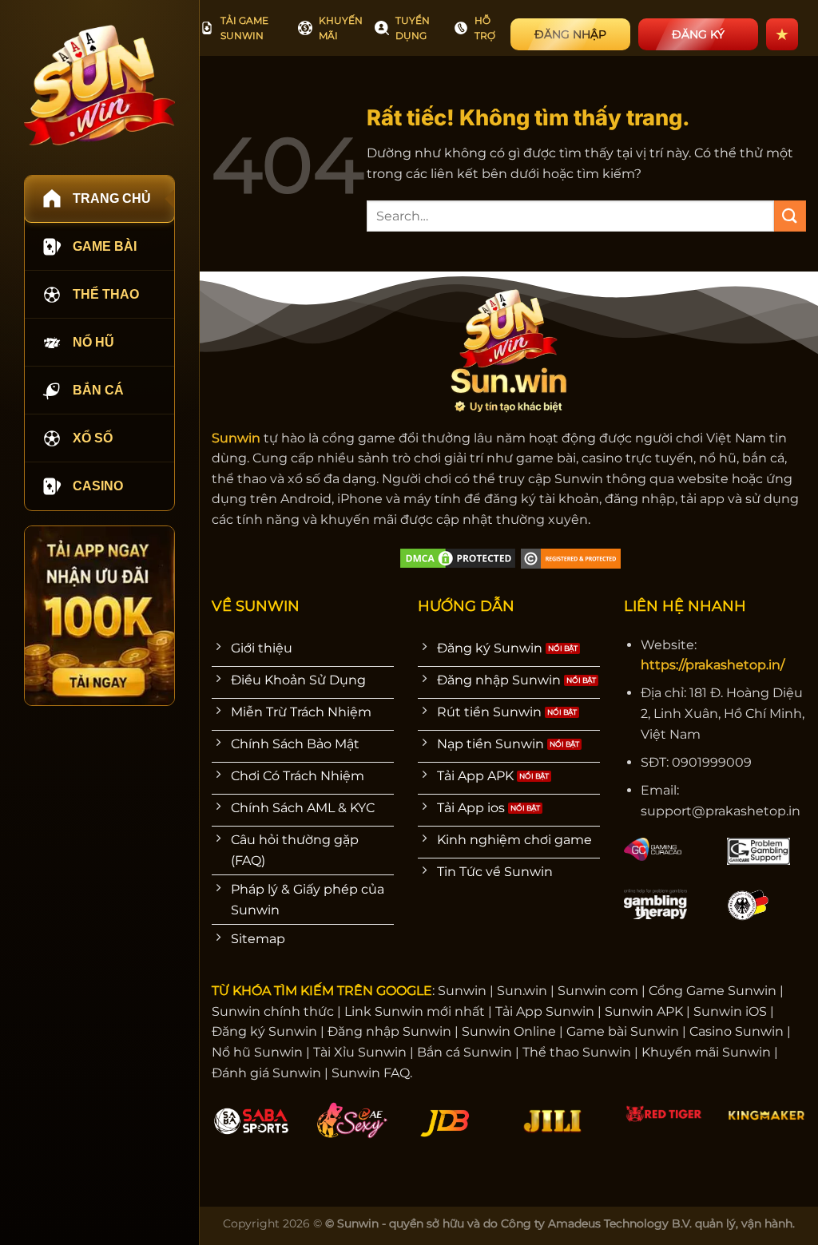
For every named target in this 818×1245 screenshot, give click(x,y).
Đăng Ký (698, 34)
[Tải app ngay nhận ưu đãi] (99, 615)
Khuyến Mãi (341, 28)
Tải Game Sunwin (244, 28)
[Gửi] (790, 216)
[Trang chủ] (99, 85)
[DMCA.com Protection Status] (458, 557)
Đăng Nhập (570, 34)
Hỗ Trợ (485, 28)
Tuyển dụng (412, 28)
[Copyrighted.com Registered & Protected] (571, 557)
